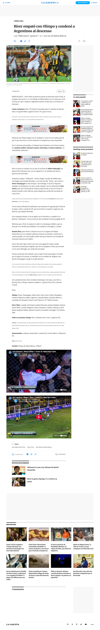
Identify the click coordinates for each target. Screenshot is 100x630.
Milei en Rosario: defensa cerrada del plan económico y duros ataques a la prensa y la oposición (87, 121)
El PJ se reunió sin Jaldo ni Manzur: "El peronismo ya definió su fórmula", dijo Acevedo (87, 181)
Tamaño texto (19, 454)
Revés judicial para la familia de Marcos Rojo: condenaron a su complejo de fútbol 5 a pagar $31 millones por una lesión (87, 114)
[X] (72, 624)
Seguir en (60, 91)
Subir (92, 624)
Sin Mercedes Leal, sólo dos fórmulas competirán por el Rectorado (82, 573)
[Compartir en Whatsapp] (25, 41)
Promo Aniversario (83, 2)
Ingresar (95, 2)
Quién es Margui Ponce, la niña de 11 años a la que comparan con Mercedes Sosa (86, 139)
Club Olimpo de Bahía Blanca (44, 447)
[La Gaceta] (50, 3)
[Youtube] (86, 624)
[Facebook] (76, 624)
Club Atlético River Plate (18, 447)
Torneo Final (30, 447)
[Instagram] (67, 624)
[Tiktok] (81, 624)
